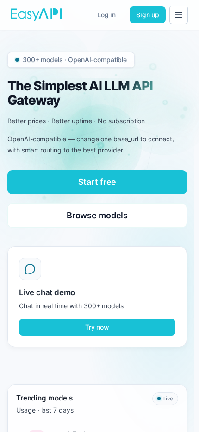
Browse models (97, 215)
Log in (106, 15)
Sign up (147, 15)
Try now (97, 327)
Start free (97, 182)
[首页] (36, 14)
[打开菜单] (178, 15)
